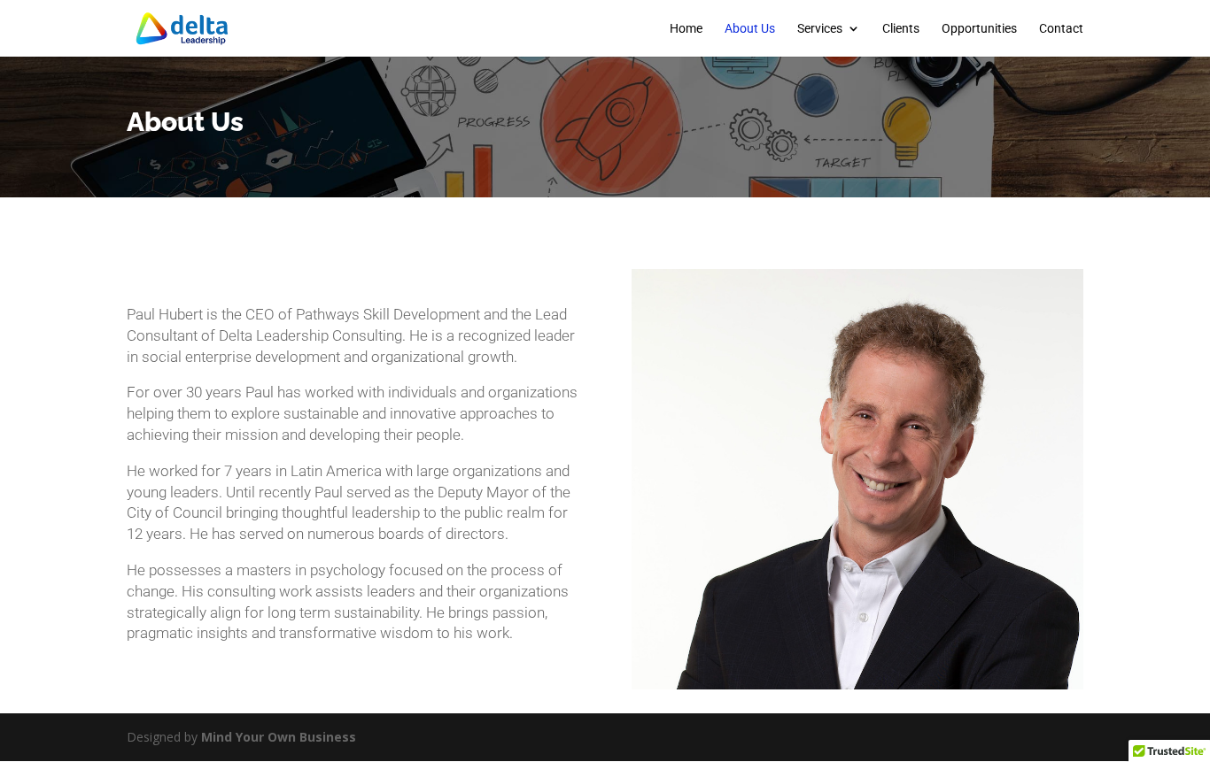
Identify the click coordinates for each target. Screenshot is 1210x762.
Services (819, 28)
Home (686, 28)
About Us (750, 28)
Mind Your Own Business (278, 736)
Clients (900, 28)
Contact (1061, 28)
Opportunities (979, 28)
